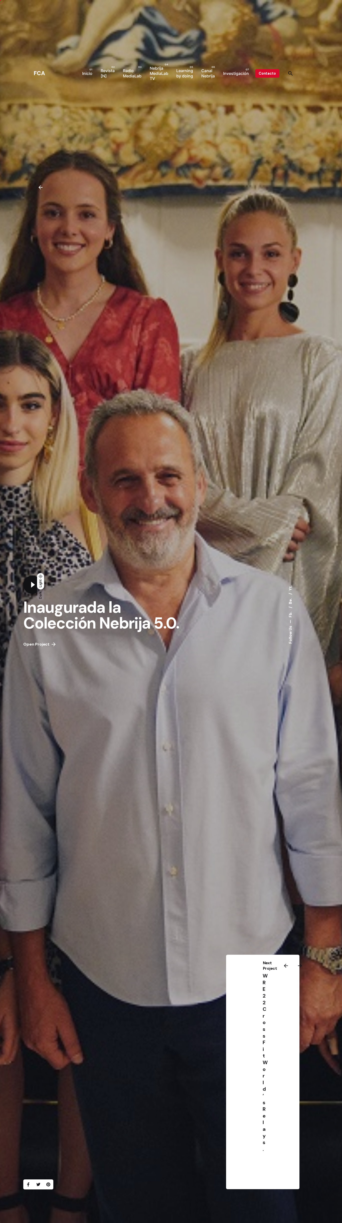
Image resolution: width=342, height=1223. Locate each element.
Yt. (290, 588)
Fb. (290, 614)
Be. (290, 600)
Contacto (267, 73)
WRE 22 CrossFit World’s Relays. (265, 1062)
